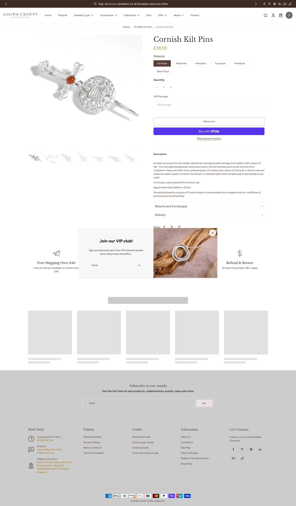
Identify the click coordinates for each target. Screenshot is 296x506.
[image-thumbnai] (35, 158)
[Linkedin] (279, 4)
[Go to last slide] (6, 4)
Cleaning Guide (140, 447)
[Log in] (273, 15)
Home (126, 27)
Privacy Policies (92, 442)
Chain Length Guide (142, 442)
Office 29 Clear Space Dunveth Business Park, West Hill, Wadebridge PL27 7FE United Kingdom (54, 467)
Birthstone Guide (141, 436)
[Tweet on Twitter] (172, 227)
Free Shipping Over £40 (56, 263)
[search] (265, 15)
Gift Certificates (189, 453)
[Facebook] (264, 4)
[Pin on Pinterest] (179, 227)
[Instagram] (274, 4)
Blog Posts (186, 463)
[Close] (212, 232)
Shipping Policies (93, 436)
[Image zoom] (85, 92)
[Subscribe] (139, 265)
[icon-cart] (280, 15)
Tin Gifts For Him (143, 27)
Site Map (185, 447)
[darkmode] (289, 15)
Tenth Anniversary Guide (145, 453)
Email (92, 403)
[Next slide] (256, 4)
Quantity (159, 79)
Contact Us (187, 442)
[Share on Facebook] (164, 227)
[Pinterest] (269, 4)
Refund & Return (239, 263)
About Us (186, 436)
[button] (208, 121)
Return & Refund (92, 447)
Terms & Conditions (94, 453)
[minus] (157, 87)
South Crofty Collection (152, 500)
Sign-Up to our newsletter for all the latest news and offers (133, 3)
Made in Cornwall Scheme (195, 458)
